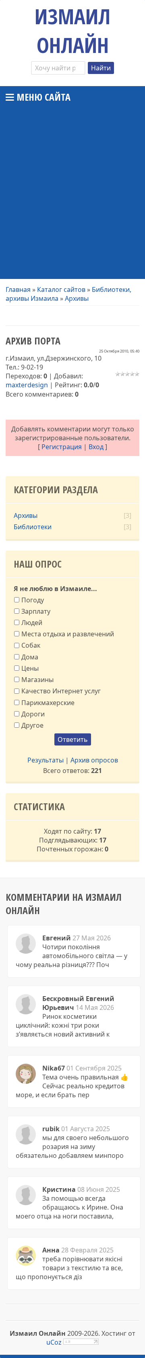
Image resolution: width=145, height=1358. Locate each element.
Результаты (45, 760)
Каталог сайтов (61, 289)
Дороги (33, 713)
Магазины (37, 679)
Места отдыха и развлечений (67, 633)
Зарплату (35, 611)
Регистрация (61, 446)
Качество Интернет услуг (61, 690)
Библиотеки (33, 526)
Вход (96, 446)
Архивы (77, 298)
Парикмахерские (48, 702)
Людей (31, 622)
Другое (32, 725)
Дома (29, 656)
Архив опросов (94, 760)
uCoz (54, 1342)
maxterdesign (27, 384)
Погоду (32, 599)
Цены (30, 668)
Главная (18, 289)
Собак (30, 645)
